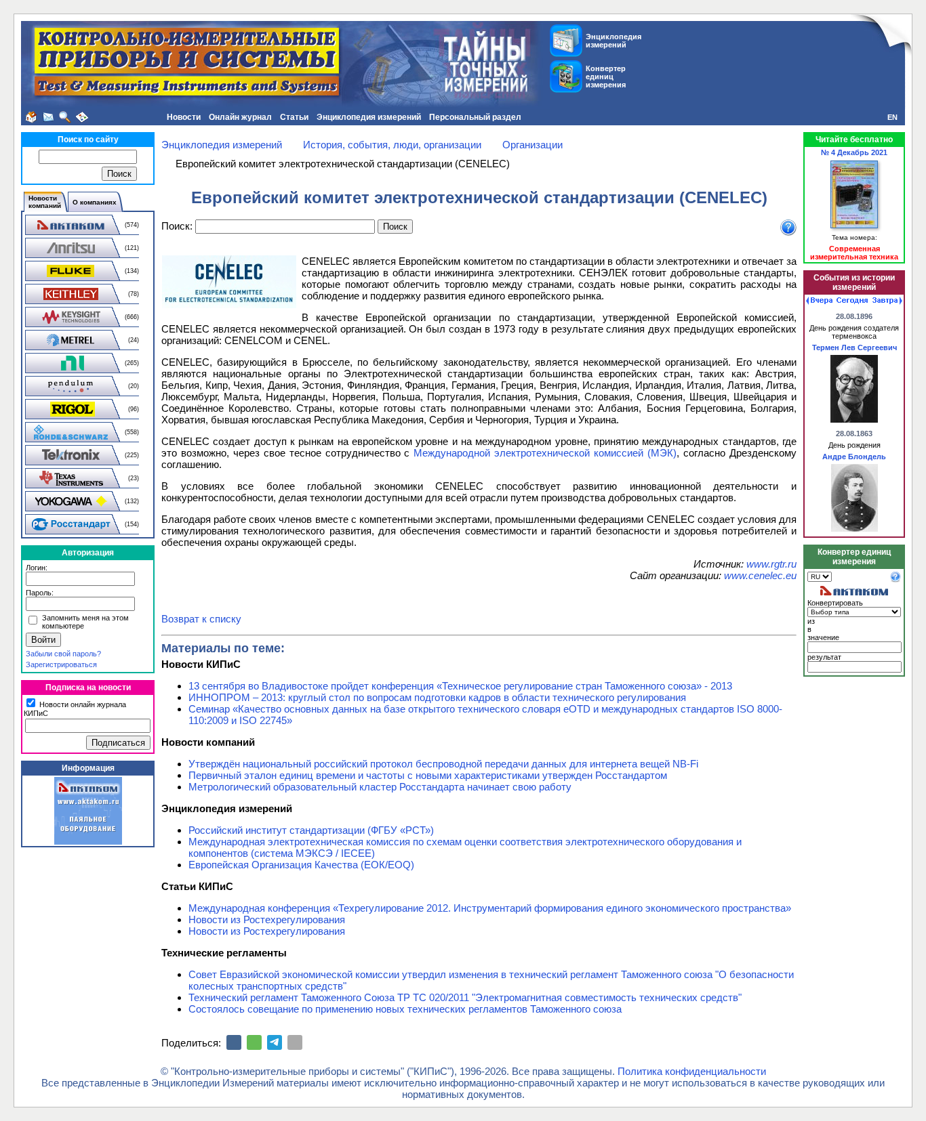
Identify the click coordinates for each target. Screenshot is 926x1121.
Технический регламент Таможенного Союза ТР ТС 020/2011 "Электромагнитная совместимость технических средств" (465, 997)
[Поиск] (65, 117)
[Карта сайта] (82, 117)
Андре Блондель (854, 456)
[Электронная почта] (294, 1042)
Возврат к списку (201, 619)
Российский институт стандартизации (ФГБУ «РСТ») (311, 830)
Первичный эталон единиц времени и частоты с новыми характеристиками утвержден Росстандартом (427, 775)
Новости (184, 117)
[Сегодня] (852, 300)
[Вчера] (819, 300)
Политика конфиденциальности (692, 1071)
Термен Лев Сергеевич (854, 347)
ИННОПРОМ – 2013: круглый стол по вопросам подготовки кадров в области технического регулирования (437, 697)
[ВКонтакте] (233, 1042)
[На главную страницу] (31, 117)
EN (892, 117)
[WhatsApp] (254, 1042)
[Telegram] (274, 1042)
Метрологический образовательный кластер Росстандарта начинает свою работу (379, 786)
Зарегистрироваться (61, 664)
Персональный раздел (475, 117)
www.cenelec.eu (760, 575)
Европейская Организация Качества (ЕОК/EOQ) (301, 864)
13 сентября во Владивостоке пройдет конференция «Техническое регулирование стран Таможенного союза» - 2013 (460, 686)
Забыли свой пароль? (63, 654)
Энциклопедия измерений (369, 117)
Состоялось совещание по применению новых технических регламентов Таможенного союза (405, 1009)
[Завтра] (887, 300)
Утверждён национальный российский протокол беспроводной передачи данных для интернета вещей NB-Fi (443, 763)
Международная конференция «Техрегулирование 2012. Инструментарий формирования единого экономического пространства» (489, 908)
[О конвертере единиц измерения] (895, 580)
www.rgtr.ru (771, 564)
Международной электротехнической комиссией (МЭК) (545, 453)
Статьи (294, 117)
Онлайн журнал (240, 117)
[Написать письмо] (48, 117)
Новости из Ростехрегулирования (266, 919)
